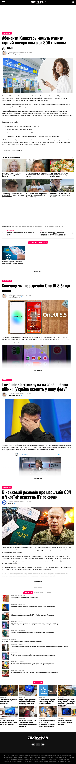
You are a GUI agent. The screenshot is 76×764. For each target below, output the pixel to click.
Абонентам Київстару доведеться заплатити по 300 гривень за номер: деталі (38, 226)
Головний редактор (14, 54)
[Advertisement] (38, 19)
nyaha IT (10, 503)
